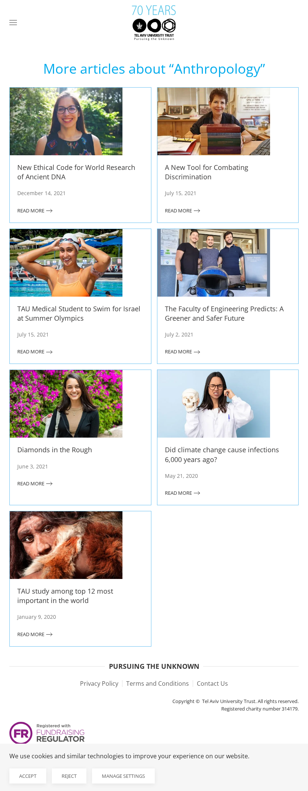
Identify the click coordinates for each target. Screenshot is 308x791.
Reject (69, 776)
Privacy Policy (99, 683)
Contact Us (212, 683)
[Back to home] (154, 22)
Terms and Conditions (157, 683)
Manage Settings (123, 776)
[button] (13, 22)
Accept (27, 776)
